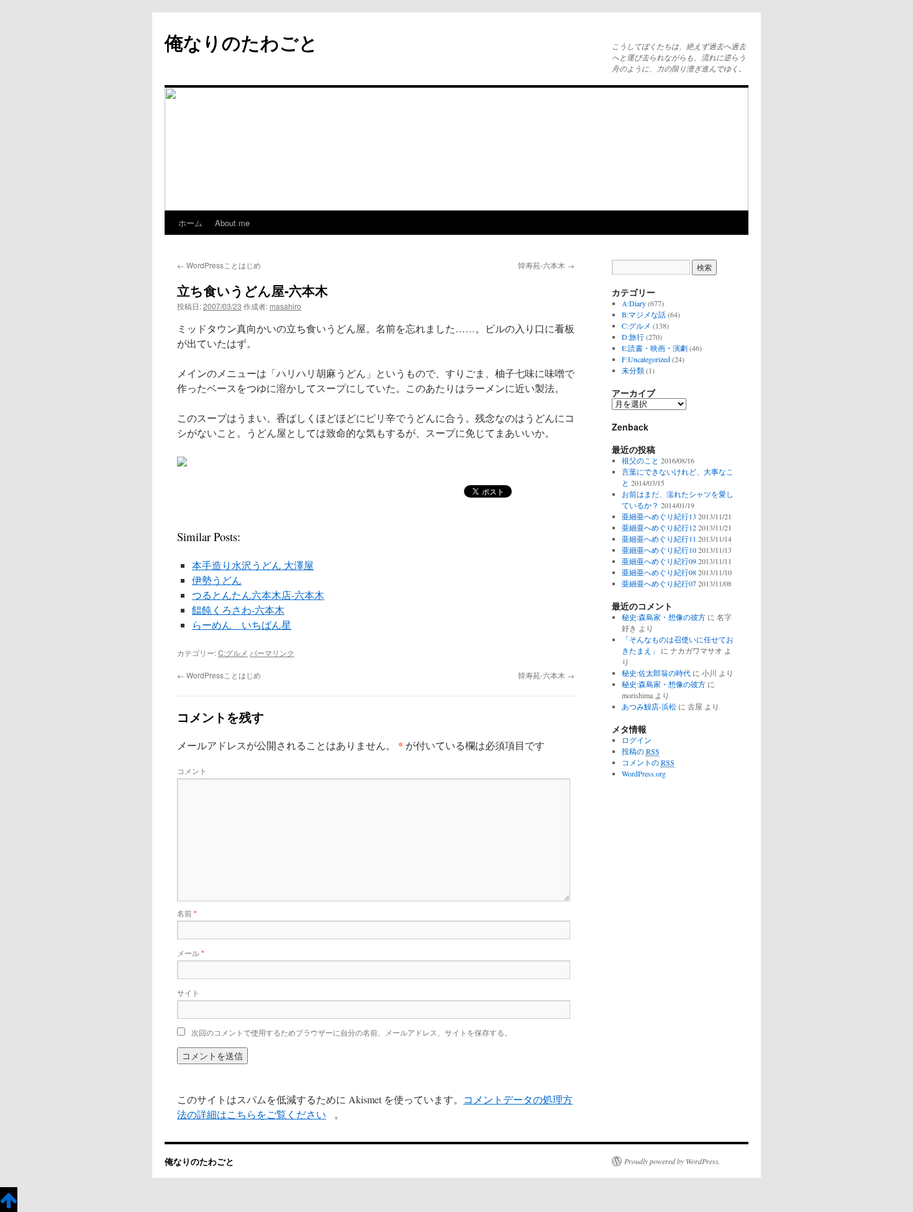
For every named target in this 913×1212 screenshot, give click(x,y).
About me (232, 223)
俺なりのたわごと (241, 42)
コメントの (648, 762)
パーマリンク (272, 652)
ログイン (637, 740)
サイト (188, 992)
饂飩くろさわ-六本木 (238, 609)
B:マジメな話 (644, 314)
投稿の (641, 751)
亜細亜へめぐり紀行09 (659, 561)
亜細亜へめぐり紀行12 (659, 527)
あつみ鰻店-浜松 (649, 706)
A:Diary (634, 303)
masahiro (285, 306)
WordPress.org (644, 773)
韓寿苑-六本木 (546, 265)
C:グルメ (233, 652)
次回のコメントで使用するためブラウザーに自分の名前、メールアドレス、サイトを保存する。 (351, 1032)
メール (190, 952)
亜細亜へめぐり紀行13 (659, 516)
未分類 (633, 370)
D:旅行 (633, 337)
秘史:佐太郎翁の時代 (656, 673)
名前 (187, 913)
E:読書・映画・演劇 (655, 348)
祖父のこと (640, 460)
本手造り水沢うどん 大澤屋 (253, 565)
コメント (192, 770)
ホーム (190, 223)
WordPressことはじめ (219, 265)
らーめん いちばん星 (241, 624)
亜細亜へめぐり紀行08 (659, 572)
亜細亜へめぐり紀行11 (659, 539)
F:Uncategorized (646, 359)
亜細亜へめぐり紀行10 (659, 550)
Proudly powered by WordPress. (672, 1161)
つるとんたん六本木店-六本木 (258, 594)
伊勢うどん (217, 579)
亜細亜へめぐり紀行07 (659, 583)
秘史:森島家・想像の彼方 (664, 617)
